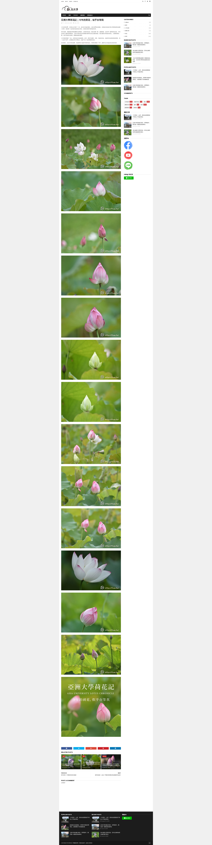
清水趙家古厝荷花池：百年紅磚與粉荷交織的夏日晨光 (71, 765)
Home (62, 1)
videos (104, 756)
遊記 (76, 23)
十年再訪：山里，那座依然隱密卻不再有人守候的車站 (141, 71)
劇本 (126, 25)
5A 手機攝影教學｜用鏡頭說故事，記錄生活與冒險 (81, 843)
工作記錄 (127, 28)
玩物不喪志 (136, 101)
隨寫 (70, 15)
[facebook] (145, 1)
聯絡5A (70, 1)
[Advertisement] (121, 8)
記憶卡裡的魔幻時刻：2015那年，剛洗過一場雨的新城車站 (141, 44)
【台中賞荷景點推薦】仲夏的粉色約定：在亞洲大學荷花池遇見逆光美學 (91, 764)
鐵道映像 (82, 15)
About (66, 1)
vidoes (75, 15)
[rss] (143, 1)
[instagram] (150, 1)
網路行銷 (127, 30)
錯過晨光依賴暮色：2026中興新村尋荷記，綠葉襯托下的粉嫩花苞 (111, 765)
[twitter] (147, 1)
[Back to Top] (149, 843)
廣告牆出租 (76, 1)
